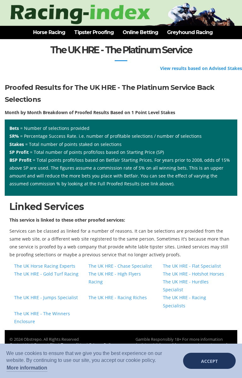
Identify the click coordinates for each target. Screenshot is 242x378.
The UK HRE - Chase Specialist (120, 266)
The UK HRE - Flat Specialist (192, 266)
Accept (209, 361)
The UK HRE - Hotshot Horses (193, 274)
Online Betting (140, 32)
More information (27, 367)
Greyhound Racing (190, 32)
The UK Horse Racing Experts (44, 266)
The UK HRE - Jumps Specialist (46, 297)
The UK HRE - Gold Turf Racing (46, 274)
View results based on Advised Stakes (201, 68)
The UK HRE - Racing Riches (118, 297)
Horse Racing (49, 32)
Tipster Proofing (94, 32)
